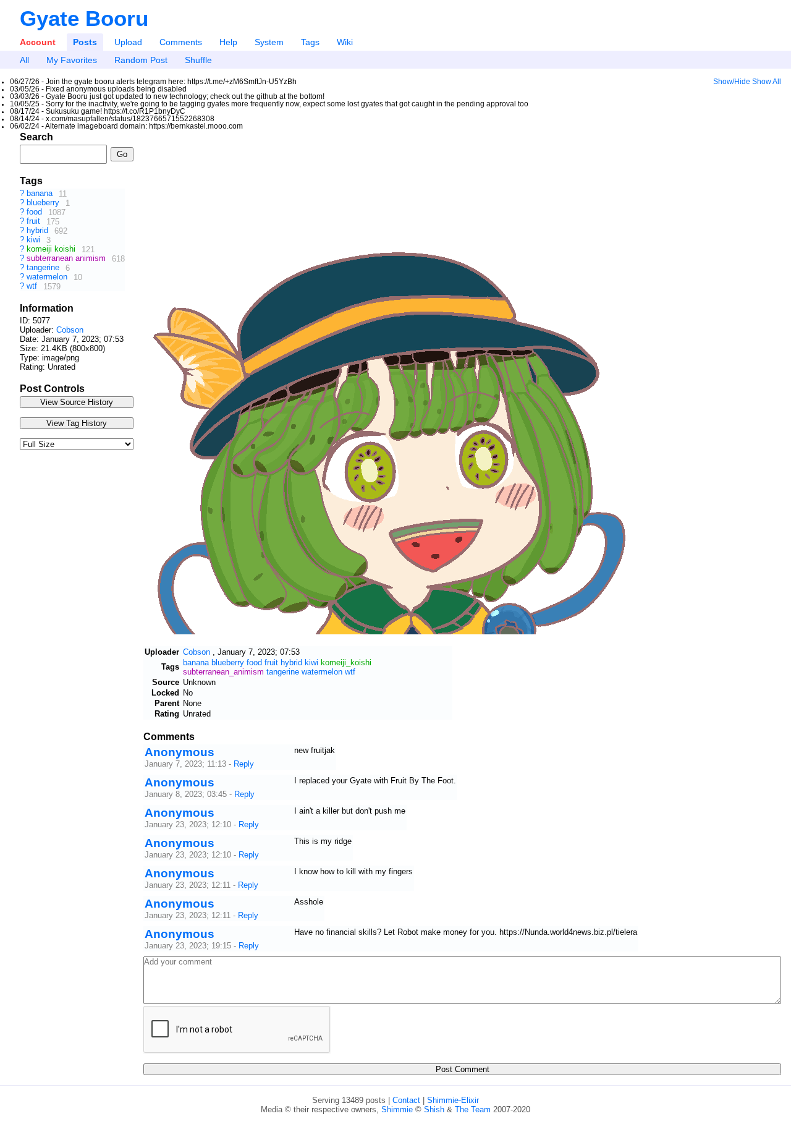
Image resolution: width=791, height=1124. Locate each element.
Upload (128, 42)
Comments (180, 42)
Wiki (345, 42)
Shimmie (397, 1109)
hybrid (39, 231)
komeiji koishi (52, 249)
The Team (473, 1109)
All (24, 60)
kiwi (35, 240)
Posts (85, 42)
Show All (766, 81)
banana (41, 193)
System (269, 42)
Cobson (69, 329)
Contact (406, 1100)
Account (38, 42)
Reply (244, 763)
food (35, 212)
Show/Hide (731, 81)
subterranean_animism (223, 671)
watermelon (48, 277)
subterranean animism (67, 258)
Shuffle (198, 60)
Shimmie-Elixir (453, 1100)
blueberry (44, 203)
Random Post (140, 60)
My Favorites (71, 60)
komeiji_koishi (346, 662)
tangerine (44, 268)
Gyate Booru (84, 18)
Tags (310, 42)
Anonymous (179, 752)
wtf (33, 286)
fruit (35, 221)
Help (228, 42)
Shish (434, 1109)
